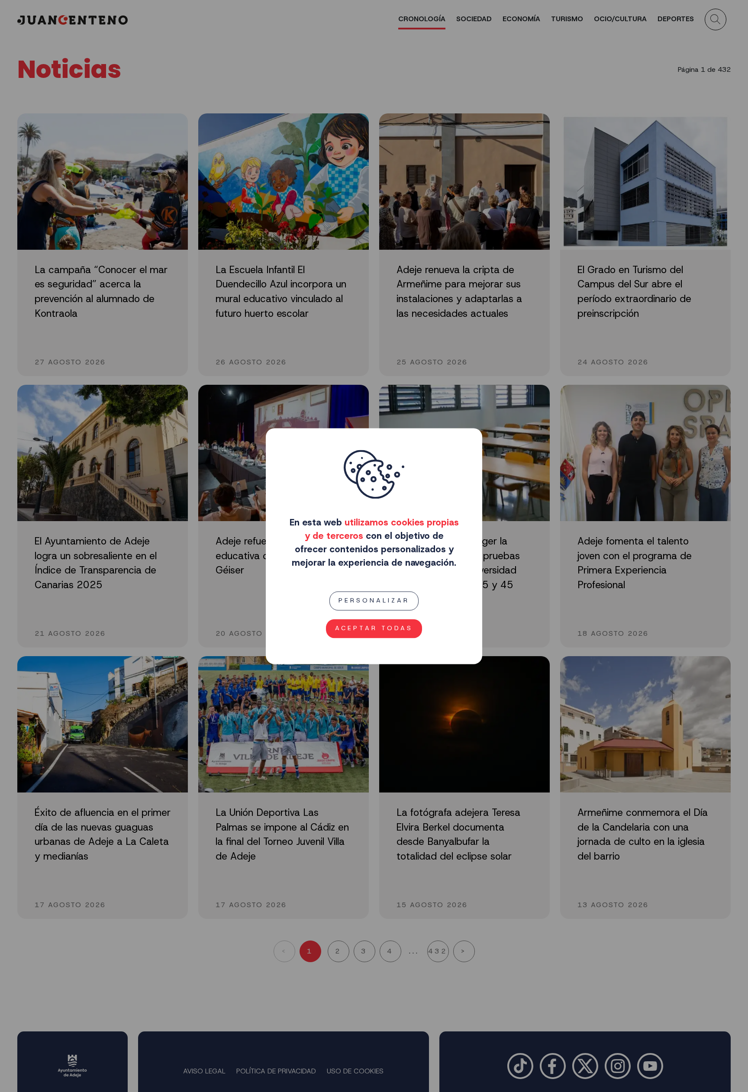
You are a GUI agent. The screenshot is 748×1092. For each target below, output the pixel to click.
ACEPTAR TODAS (374, 628)
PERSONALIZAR (374, 600)
